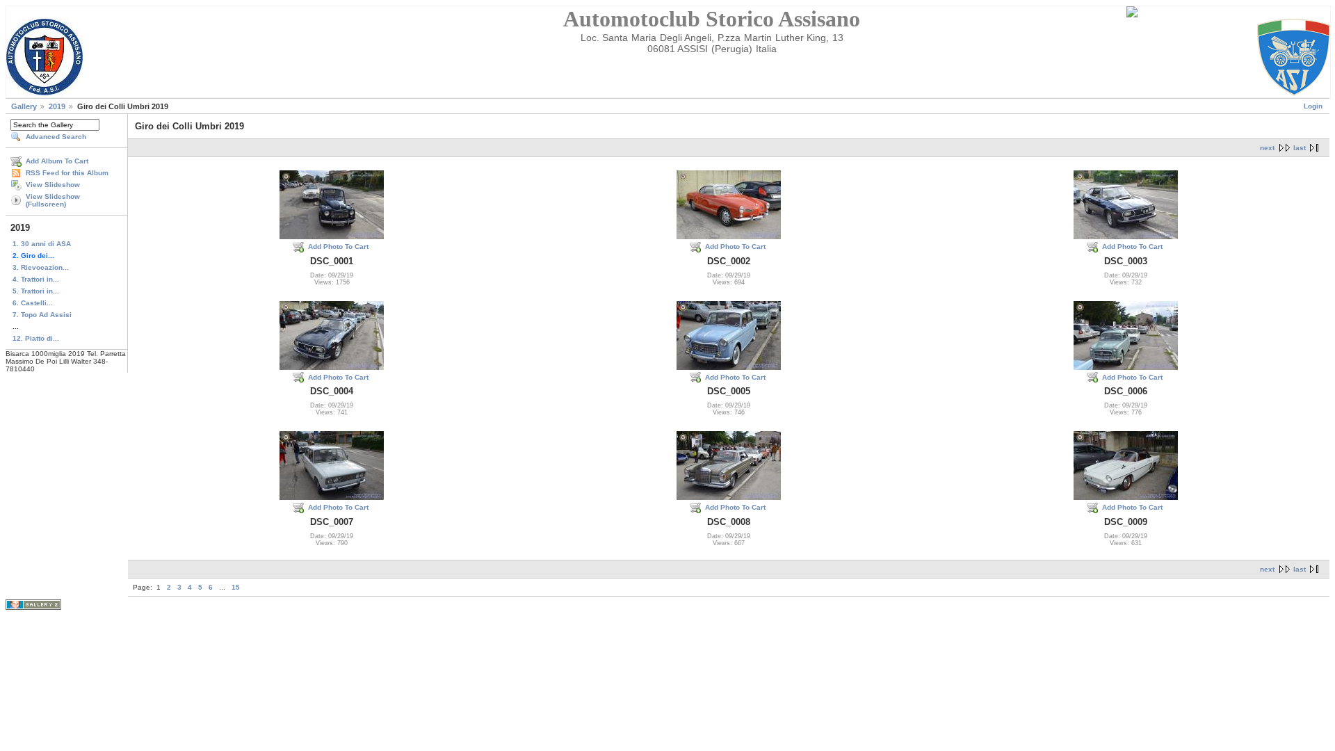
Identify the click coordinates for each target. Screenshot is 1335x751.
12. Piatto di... (36, 338)
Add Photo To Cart (338, 246)
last (1299, 148)
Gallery (24, 106)
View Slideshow (53, 184)
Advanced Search (56, 136)
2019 (57, 106)
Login (1313, 106)
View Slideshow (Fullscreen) (53, 200)
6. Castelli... (33, 303)
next (1267, 148)
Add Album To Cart (57, 161)
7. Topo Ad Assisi (42, 314)
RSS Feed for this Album (67, 173)
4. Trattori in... (36, 279)
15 (236, 587)
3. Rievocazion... (41, 267)
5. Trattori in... (36, 291)
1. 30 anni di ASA (42, 244)
